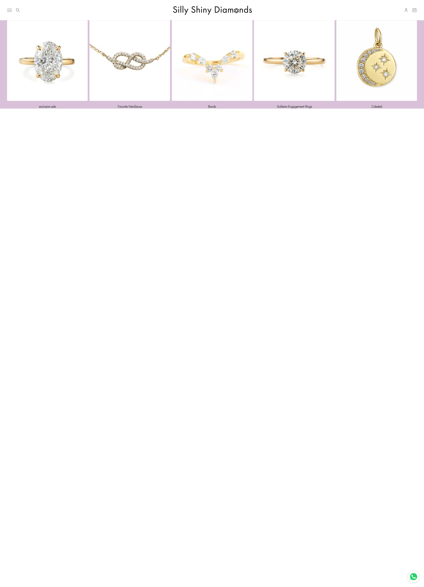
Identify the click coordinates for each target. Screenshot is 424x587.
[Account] (406, 10)
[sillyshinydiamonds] (212, 10)
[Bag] (414, 10)
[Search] (17, 10)
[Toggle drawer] (9, 10)
